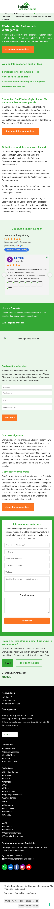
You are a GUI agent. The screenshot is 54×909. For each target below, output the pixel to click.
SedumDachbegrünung (16, 235)
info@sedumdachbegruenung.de (19, 859)
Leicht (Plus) (9, 755)
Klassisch (7, 758)
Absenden (9, 418)
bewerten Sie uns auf (15, 249)
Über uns (7, 812)
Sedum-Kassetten (11, 752)
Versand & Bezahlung (13, 836)
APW (16, 258)
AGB (5, 823)
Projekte (7, 815)
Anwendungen (9, 798)
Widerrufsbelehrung (12, 833)
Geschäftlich (8, 809)
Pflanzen (7, 782)
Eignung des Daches (12, 795)
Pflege (6, 788)
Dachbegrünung (10, 772)
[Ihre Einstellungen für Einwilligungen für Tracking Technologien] (49, 904)
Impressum (8, 830)
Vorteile (6, 785)
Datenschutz (9, 826)
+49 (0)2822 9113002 (13, 856)
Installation (8, 775)
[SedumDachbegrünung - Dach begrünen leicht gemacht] (27, 6)
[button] (8, 6)
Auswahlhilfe (9, 791)
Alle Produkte (9, 749)
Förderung (8, 805)
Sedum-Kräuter (10, 761)
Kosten (6, 779)
